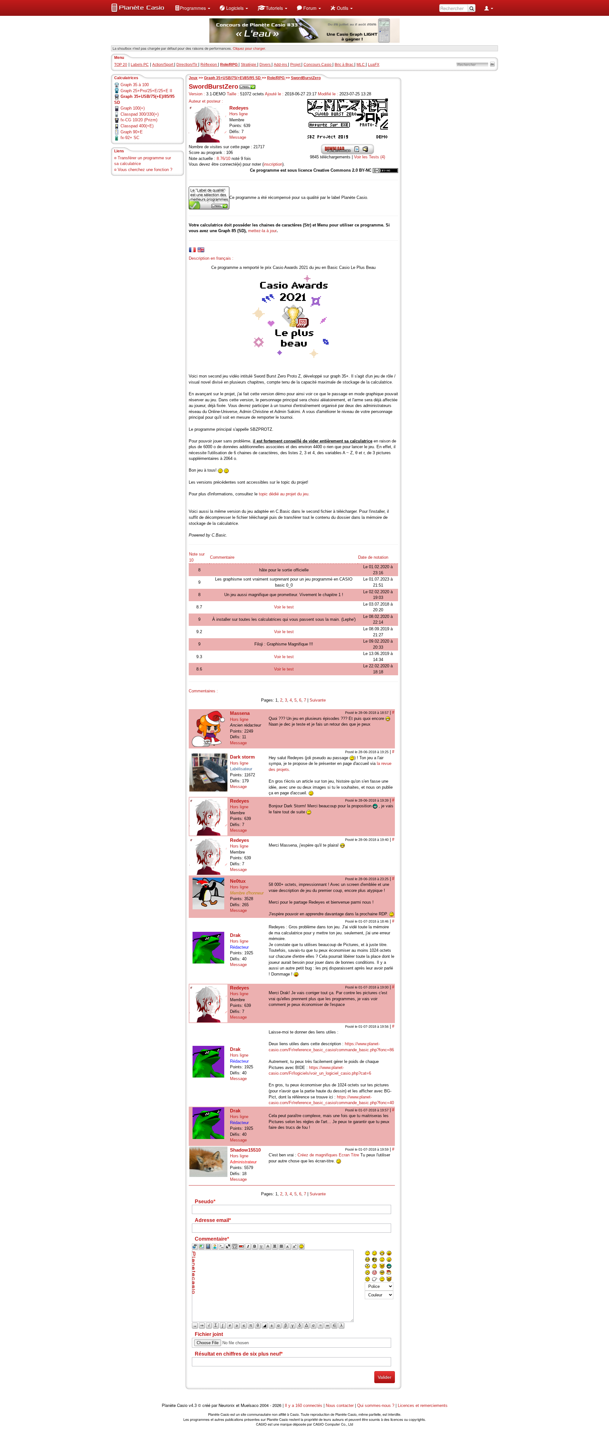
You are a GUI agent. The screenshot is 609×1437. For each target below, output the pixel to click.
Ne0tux (238, 881)
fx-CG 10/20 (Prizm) (139, 120)
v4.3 (193, 1405)
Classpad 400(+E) (137, 126)
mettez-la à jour (262, 230)
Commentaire (222, 557)
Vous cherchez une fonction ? (145, 169)
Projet (295, 64)
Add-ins (281, 64)
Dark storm (242, 757)
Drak (235, 935)
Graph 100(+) (133, 108)
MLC (361, 64)
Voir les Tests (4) (369, 157)
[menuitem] (192, 8)
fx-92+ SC (130, 137)
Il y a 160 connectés (304, 1405)
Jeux (193, 78)
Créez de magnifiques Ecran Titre (328, 1155)
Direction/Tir (187, 64)
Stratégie (249, 64)
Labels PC (140, 64)
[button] (192, 8)
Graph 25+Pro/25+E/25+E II (146, 90)
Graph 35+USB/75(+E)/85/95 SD (233, 78)
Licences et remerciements (423, 1405)
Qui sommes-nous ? (375, 1405)
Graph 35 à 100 (135, 84)
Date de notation (373, 557)
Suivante (318, 700)
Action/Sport (163, 64)
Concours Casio (318, 64)
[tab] (192, 249)
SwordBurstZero (306, 78)
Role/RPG (276, 78)
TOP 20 (120, 64)
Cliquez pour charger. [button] (249, 48)
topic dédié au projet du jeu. (284, 494)
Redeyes (238, 108)
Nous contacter (340, 1405)
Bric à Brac (344, 64)
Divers (265, 64)
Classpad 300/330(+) (140, 114)
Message (237, 137)
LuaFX (373, 64)
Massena (240, 713)
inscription (273, 164)
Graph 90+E (132, 132)
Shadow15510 (245, 1150)
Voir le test (284, 607)
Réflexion (209, 64)
